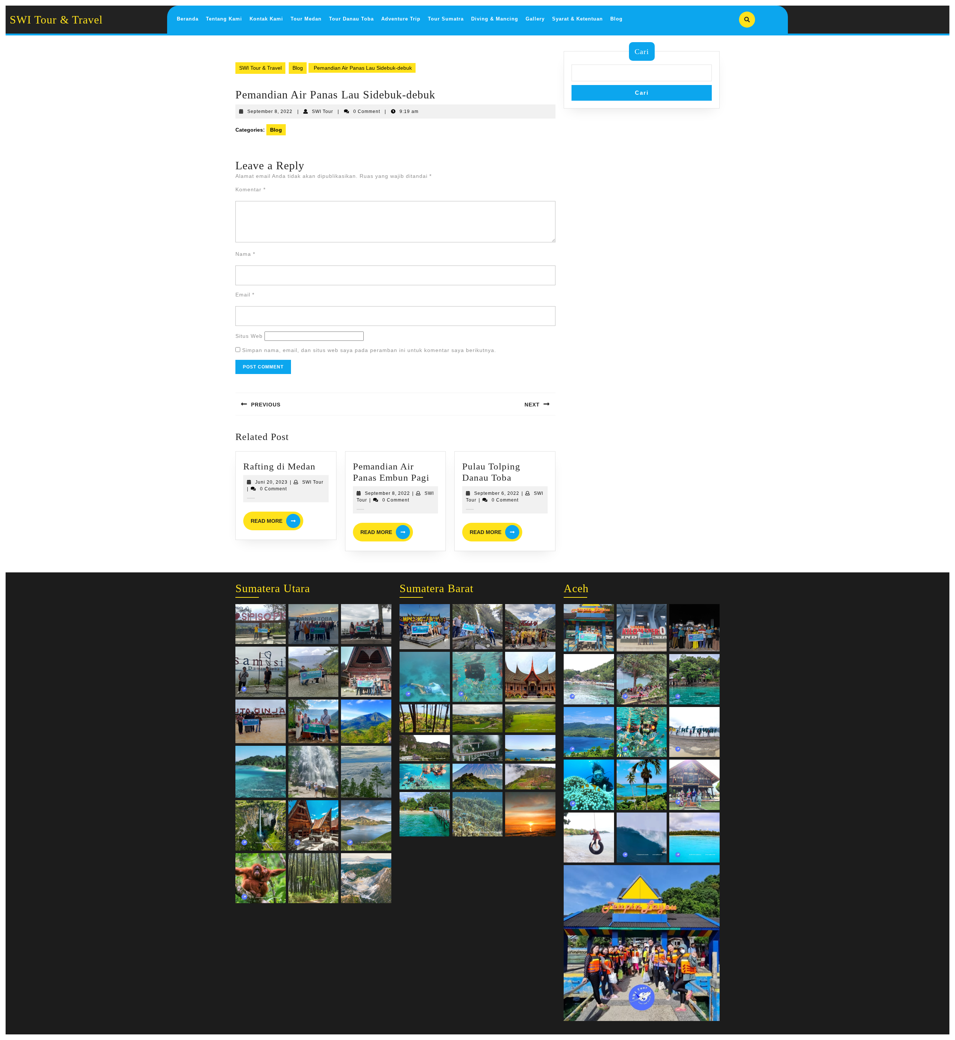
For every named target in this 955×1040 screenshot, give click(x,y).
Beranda (187, 19)
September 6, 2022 (496, 493)
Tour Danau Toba (351, 19)
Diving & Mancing (494, 19)
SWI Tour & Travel (56, 19)
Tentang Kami (224, 19)
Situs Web (249, 336)
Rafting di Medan (279, 466)
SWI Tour (322, 111)
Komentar (250, 189)
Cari (642, 51)
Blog (616, 19)
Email (244, 295)
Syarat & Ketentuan (577, 19)
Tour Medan (306, 19)
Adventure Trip (400, 19)
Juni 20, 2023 (271, 482)
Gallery (535, 19)
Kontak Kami (266, 19)
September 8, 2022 (269, 111)
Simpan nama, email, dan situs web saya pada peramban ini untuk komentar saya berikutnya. (369, 350)
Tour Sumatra (446, 19)
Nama (245, 254)
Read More (277, 521)
